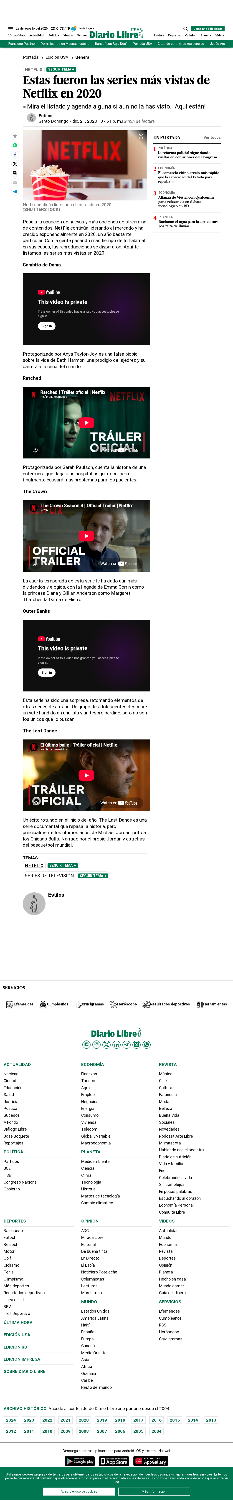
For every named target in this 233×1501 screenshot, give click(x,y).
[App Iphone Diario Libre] (114, 1461)
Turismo (88, 1080)
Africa (86, 1366)
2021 (66, 1420)
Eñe (162, 1170)
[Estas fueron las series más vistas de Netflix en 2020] (15, 145)
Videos (220, 35)
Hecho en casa (172, 1279)
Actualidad (36, 35)
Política (54, 35)
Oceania (88, 1373)
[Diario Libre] (116, 33)
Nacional (11, 1074)
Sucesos (12, 1115)
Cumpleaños (170, 1318)
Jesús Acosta (220, 44)
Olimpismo (13, 1279)
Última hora (18, 1322)
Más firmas (91, 1293)
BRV (7, 1306)
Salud (9, 1094)
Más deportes (16, 1286)
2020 (84, 1420)
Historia (88, 1189)
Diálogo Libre (15, 1129)
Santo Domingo (53, 121)
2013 (211, 1420)
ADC (85, 1230)
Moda (164, 1101)
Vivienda (88, 1122)
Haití (85, 1325)
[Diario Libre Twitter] (106, 1044)
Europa (87, 1339)
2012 (11, 1431)
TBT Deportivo (17, 1313)
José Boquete (16, 1136)
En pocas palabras (175, 1191)
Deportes (174, 35)
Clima (86, 1175)
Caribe (87, 1380)
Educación (13, 1088)
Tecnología (91, 1182)
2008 (84, 1431)
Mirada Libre (92, 1237)
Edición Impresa (22, 1359)
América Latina (95, 1318)
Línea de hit (14, 1300)
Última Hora (16, 35)
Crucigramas (170, 1339)
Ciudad (10, 1080)
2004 (157, 1431)
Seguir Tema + (61, 69)
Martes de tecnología (100, 1196)
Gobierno (12, 1189)
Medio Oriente (93, 1353)
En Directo (90, 1258)
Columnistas (92, 1279)
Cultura (165, 1088)
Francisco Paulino (21, 44)
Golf (7, 1258)
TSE (7, 1175)
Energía (87, 1108)
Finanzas (89, 1074)
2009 (66, 1431)
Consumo (90, 1115)
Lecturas (89, 1286)
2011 (29, 1431)
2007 (102, 1431)
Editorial (88, 1244)
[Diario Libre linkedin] (116, 1044)
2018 (120, 1420)
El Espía (88, 1265)
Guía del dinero (172, 1293)
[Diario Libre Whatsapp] (146, 1044)
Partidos (11, 1161)
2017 (138, 1420)
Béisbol (10, 1244)
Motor (9, 1251)
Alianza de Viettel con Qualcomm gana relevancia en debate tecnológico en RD (186, 202)
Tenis (9, 1272)
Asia (85, 1359)
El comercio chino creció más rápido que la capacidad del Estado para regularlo (188, 177)
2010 (47, 1431)
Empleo (88, 1094)
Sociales (167, 1122)
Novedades (169, 1129)
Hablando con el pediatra (181, 1150)
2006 (120, 1431)
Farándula (168, 1094)
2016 (157, 1420)
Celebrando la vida (175, 1177)
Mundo (68, 35)
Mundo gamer (171, 1286)
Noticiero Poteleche (99, 1272)
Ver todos (212, 137)
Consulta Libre (172, 1212)
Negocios (90, 1101)
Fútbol (9, 1237)
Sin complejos (172, 1184)
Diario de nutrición (175, 1157)
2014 (193, 1420)
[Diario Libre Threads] (136, 1044)
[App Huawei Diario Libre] (150, 1461)
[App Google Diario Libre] (80, 1461)
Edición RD (15, 1347)
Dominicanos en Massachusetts (65, 44)
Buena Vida (169, 1115)
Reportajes (13, 1143)
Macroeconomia (96, 1143)
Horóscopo (169, 1332)
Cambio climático (97, 1203)
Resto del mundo (96, 1387)
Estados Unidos (95, 1311)
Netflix (34, 865)
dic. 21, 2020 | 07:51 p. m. (97, 121)
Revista (159, 35)
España (87, 1332)
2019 (102, 1420)
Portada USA (142, 44)
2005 (138, 1431)
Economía (84, 35)
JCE (7, 1168)
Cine (163, 1080)
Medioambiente (95, 1161)
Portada (30, 57)
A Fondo (11, 1122)
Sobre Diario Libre (25, 1371)
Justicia (11, 1101)
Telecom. (89, 1129)
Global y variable (96, 1136)
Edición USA (56, 57)
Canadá (88, 1346)
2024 (11, 1420)
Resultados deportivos (24, 1293)
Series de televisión (49, 875)
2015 (175, 1420)
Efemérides (169, 1311)
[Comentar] (15, 173)
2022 (47, 1420)
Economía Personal (176, 1205)
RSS (162, 1325)
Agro (85, 1088)
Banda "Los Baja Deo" (111, 44)
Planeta (206, 35)
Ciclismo (11, 1265)
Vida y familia (171, 1164)
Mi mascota (170, 1143)
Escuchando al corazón (180, 1198)
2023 (29, 1420)
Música (165, 1074)
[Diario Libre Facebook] (86, 1044)
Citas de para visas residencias (181, 44)
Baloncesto (14, 1230)
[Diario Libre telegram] (126, 1044)
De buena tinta (94, 1251)
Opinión (190, 35)
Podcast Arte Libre (176, 1136)
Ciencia (87, 1168)
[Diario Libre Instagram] (96, 1044)
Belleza (165, 1108)
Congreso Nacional (21, 1182)
